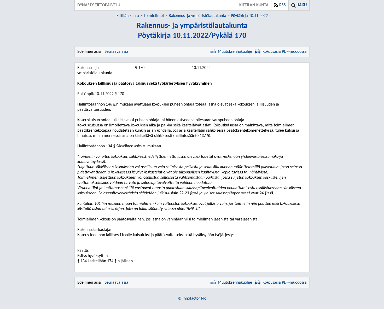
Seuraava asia (116, 52)
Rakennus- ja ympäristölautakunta (197, 16)
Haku (301, 5)
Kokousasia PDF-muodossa (285, 52)
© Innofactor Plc (192, 298)
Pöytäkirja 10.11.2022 (249, 16)
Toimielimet (154, 16)
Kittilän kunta (128, 16)
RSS (282, 5)
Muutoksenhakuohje (235, 52)
